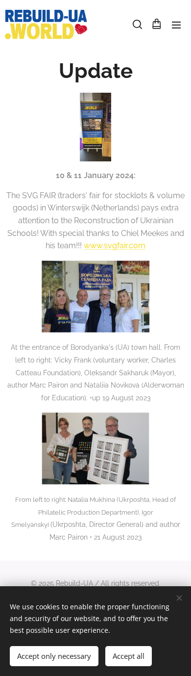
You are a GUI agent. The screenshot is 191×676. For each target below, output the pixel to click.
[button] (136, 24)
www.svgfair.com (114, 245)
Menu (176, 24)
